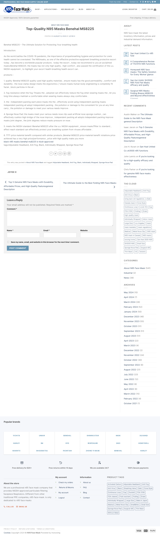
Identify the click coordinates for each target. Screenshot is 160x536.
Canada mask (130, 203)
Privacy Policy (10, 529)
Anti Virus (128, 195)
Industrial (128, 273)
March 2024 (129, 302)
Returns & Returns (66, 487)
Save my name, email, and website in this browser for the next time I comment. (45, 242)
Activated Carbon (114, 484)
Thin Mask (128, 252)
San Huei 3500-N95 (144, 239)
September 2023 (132, 331)
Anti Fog (73, 162)
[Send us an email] (148, 2)
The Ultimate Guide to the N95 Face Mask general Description (138, 118)
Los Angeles (139, 223)
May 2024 (129, 292)
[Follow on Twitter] (145, 2)
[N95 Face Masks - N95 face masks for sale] (17, 9)
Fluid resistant (125, 496)
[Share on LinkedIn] (69, 154)
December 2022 (131, 350)
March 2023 (129, 345)
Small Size (141, 243)
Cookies (7, 533)
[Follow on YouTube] (155, 2)
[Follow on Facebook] (140, 2)
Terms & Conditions (45, 529)
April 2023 (129, 340)
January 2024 (130, 311)
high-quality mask (131, 215)
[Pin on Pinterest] (64, 154)
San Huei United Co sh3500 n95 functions (139, 148)
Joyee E (72, 36)
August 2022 (130, 369)
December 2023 (131, 316)
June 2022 (129, 379)
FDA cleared (112, 496)
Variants (143, 252)
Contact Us (134, 2)
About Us (90, 9)
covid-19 (143, 207)
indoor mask (147, 219)
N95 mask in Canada (132, 235)
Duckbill (132, 492)
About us (87, 482)
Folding (137, 211)
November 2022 (131, 355)
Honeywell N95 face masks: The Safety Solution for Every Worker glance (143, 72)
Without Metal (113, 513)
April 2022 (129, 389)
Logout (61, 498)
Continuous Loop (131, 207)
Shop (37, 9)
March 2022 (129, 393)
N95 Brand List (67, 9)
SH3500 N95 (129, 243)
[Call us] (150, 2)
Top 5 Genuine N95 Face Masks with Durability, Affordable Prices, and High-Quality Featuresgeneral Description (28, 186)
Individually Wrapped (90, 162)
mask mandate (130, 227)
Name (10, 230)
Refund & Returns (27, 529)
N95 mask (151, 231)
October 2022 (130, 360)
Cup (150, 207)
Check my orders (65, 482)
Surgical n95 (145, 248)
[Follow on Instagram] (143, 2)
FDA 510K (128, 211)
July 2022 (128, 374)
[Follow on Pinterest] (152, 2)
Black (79, 162)
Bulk (148, 199)
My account (63, 492)
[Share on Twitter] (56, 154)
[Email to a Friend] (60, 154)
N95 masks (147, 235)
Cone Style (141, 203)
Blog (81, 9)
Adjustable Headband (61, 162)
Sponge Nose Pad (106, 162)
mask (149, 223)
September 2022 (132, 365)
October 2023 (130, 326)
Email (47, 230)
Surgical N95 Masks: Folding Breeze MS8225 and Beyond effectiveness (142, 93)
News (126, 278)
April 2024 (129, 297)
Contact (86, 498)
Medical (127, 231)
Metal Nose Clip (139, 231)
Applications (50, 9)
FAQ (125, 2)
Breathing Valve (130, 488)
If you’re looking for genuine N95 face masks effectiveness (139, 173)
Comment (12, 209)
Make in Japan (141, 500)
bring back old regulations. (135, 199)
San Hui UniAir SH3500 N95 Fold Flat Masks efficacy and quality (141, 82)
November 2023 (131, 321)
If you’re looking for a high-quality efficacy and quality (139, 160)
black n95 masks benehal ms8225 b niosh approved (28, 141)
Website (84, 230)
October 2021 (130, 403)
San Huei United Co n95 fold (141, 54)
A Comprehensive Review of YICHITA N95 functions (142, 62)
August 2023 (130, 336)
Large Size (128, 223)
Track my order (115, 2)
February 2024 (131, 307)
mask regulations (144, 227)
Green (145, 211)
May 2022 (129, 384)
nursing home (130, 239)
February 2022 (131, 398)
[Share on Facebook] (51, 154)
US (136, 252)
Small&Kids (135, 505)
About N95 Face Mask (60, 25)
